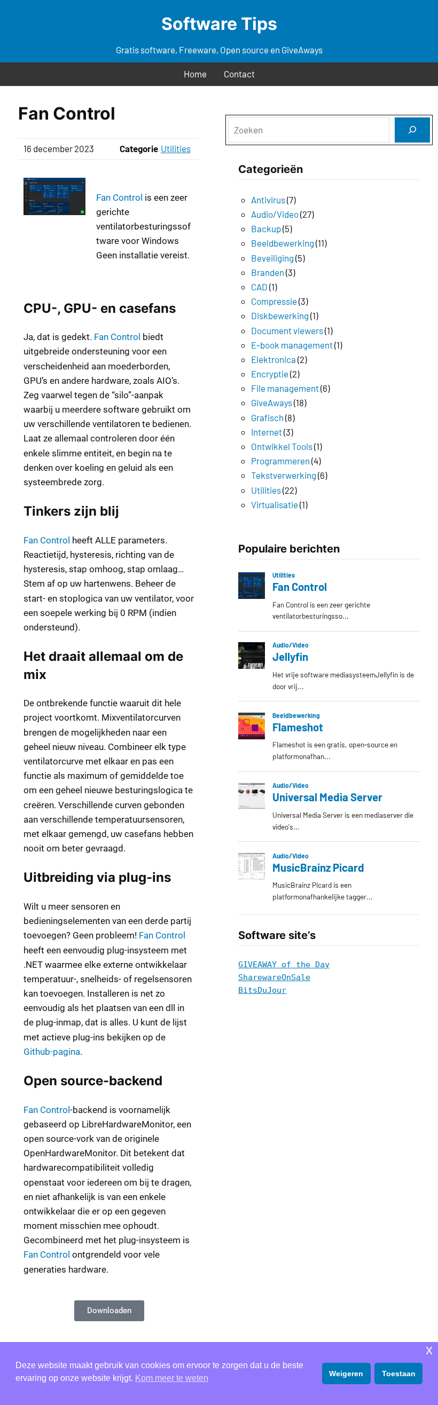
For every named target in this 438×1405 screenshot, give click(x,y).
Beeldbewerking (282, 243)
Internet (266, 432)
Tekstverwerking (283, 475)
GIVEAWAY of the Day (284, 964)
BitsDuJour (262, 990)
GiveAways (271, 402)
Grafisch (267, 417)
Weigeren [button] (346, 1373)
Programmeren (280, 460)
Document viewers (287, 330)
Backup (266, 228)
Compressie (274, 301)
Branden (267, 272)
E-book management (292, 345)
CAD (259, 286)
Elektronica (273, 359)
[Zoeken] (412, 130)
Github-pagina (52, 1051)
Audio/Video (275, 214)
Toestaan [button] (399, 1373)
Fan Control (119, 197)
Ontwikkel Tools (281, 446)
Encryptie (269, 373)
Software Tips (219, 23)
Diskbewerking (280, 315)
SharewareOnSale (274, 977)
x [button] (429, 1350)
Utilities (176, 148)
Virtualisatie (274, 504)
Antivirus (268, 199)
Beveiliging (272, 257)
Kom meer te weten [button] (171, 1378)
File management (285, 388)
